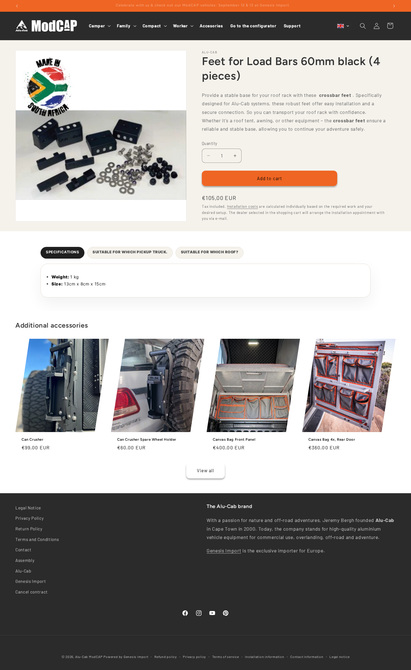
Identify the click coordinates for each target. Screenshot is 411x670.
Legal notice (339, 657)
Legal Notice (28, 507)
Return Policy (28, 528)
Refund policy (165, 657)
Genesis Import (30, 581)
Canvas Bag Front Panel (234, 439)
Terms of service (225, 657)
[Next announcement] (394, 6)
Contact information (306, 657)
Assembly (24, 560)
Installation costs (242, 206)
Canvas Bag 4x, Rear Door (331, 439)
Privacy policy (194, 657)
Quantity (210, 143)
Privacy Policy (29, 518)
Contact (23, 549)
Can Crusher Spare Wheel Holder (146, 439)
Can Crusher (33, 439)
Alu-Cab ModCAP (89, 657)
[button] (99, 26)
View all (205, 470)
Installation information (264, 657)
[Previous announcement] (17, 6)
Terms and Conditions (37, 539)
